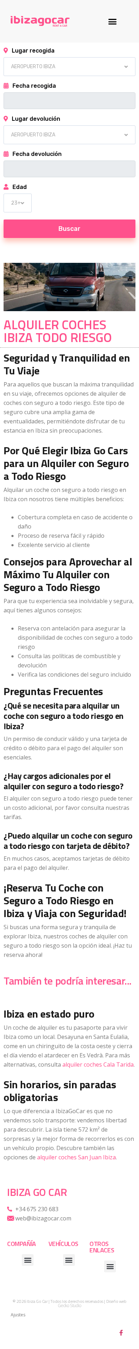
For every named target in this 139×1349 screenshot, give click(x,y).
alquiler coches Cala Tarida (98, 1064)
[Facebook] (121, 1332)
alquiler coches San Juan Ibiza (76, 1157)
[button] (112, 21)
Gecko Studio (69, 1306)
